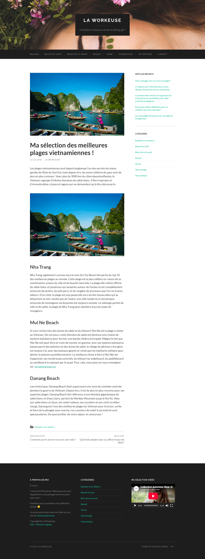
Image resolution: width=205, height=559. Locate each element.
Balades (34, 54)
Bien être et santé (77, 54)
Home (110, 54)
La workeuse (52, 159)
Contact (162, 54)
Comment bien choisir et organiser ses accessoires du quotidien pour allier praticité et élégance (153, 98)
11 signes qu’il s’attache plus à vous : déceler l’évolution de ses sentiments (152, 88)
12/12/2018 (36, 159)
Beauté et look (53, 54)
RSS (32, 524)
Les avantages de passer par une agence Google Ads (154, 117)
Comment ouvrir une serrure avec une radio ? (53, 438)
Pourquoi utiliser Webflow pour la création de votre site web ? (151, 108)
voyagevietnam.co (45, 366)
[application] (153, 496)
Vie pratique (145, 54)
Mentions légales (44, 524)
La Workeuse (102, 20)
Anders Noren (160, 546)
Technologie (125, 54)
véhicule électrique (46, 515)
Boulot (97, 54)
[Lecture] (135, 505)
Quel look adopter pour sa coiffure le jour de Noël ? (102, 439)
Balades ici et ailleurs (45, 427)
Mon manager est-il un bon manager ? (153, 80)
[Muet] (167, 505)
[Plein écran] (171, 505)
